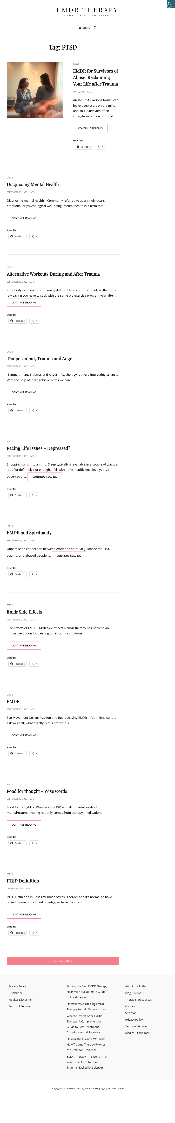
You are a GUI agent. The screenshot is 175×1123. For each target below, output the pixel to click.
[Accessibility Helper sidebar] (171, 4)
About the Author (136, 986)
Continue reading (92, 129)
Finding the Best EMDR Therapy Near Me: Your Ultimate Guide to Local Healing (87, 991)
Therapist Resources (138, 1000)
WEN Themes (117, 1088)
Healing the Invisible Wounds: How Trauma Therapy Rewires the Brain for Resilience (86, 1044)
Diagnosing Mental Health (33, 184)
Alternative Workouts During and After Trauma (53, 274)
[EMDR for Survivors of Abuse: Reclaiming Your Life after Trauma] (35, 90)
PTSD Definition (23, 881)
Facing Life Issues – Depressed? (38, 448)
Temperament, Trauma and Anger (40, 358)
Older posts (64, 960)
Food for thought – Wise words (37, 791)
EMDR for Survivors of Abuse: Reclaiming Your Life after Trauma (95, 77)
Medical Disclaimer (21, 1000)
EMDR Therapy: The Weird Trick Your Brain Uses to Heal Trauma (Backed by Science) (87, 1062)
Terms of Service (19, 1006)
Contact (130, 1006)
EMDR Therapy (87, 9)
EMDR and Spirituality (29, 532)
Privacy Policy (17, 986)
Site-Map (131, 1013)
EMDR (76, 64)
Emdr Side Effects (24, 612)
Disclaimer (15, 993)
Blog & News (133, 993)
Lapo (89, 91)
